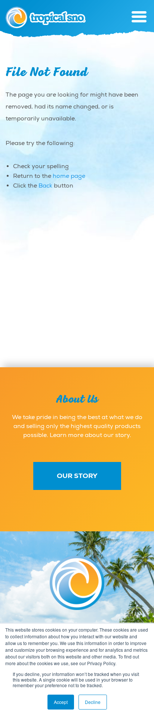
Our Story (77, 475)
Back (45, 185)
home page (69, 176)
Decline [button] (93, 702)
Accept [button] (61, 702)
